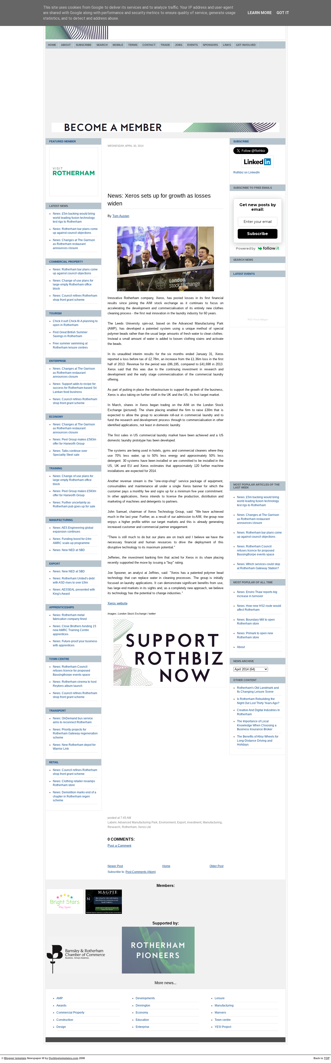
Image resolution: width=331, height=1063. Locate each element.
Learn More (260, 12)
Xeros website (117, 603)
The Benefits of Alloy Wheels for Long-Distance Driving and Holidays (257, 740)
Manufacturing (61, 520)
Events (192, 44)
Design (61, 1027)
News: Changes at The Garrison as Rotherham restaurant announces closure (74, 244)
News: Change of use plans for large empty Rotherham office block (73, 284)
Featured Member (62, 141)
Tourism (55, 313)
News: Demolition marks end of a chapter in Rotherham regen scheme (74, 796)
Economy (56, 416)
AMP (59, 998)
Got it (282, 12)
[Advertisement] (165, 86)
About (66, 44)
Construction (64, 1020)
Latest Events (244, 273)
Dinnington (143, 1005)
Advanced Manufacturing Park (138, 822)
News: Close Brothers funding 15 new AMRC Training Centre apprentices (74, 630)
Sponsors (210, 44)
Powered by (245, 248)
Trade (165, 44)
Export (54, 563)
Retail (54, 762)
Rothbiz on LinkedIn (246, 172)
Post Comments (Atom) (141, 872)
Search (102, 44)
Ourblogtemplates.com (63, 1058)
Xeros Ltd (144, 827)
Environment (167, 822)
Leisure (220, 998)
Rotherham (129, 827)
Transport (57, 710)
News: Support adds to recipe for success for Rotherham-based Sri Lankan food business (75, 388)
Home (52, 44)
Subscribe (83, 44)
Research (114, 827)
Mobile (118, 44)
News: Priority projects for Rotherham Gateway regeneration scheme (75, 733)
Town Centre (59, 658)
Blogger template (15, 1058)
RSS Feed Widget (258, 319)
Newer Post (115, 866)
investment (194, 822)
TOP (327, 1058)
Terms (132, 44)
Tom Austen (120, 216)
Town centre (223, 1020)
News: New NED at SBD (69, 550)
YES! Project (223, 1027)
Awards (61, 1005)
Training (55, 468)
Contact (149, 44)
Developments (145, 998)
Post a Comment (119, 845)
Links (227, 44)
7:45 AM (125, 818)
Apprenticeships (61, 607)
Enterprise (57, 360)
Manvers (220, 1012)
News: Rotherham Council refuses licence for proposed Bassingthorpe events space (71, 670)
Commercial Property (66, 261)
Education (142, 1020)
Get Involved (246, 44)
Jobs (178, 44)
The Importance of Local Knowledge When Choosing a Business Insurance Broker (256, 725)
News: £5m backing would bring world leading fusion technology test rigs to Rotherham (74, 217)
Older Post (216, 866)
